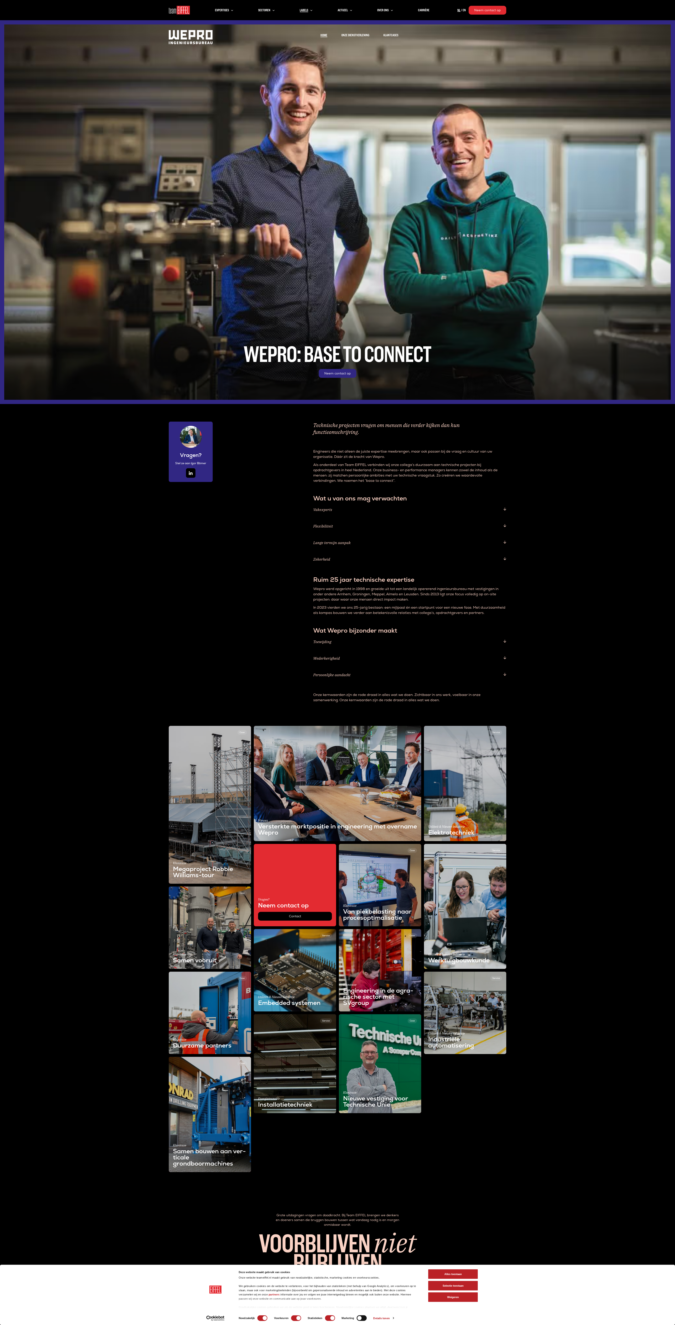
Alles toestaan (453, 1274)
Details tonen (381, 1318)
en (464, 10)
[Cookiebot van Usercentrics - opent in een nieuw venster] (215, 1318)
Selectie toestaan (453, 1285)
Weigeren (453, 1297)
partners (274, 1294)
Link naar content (182, 728)
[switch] (296, 1318)
